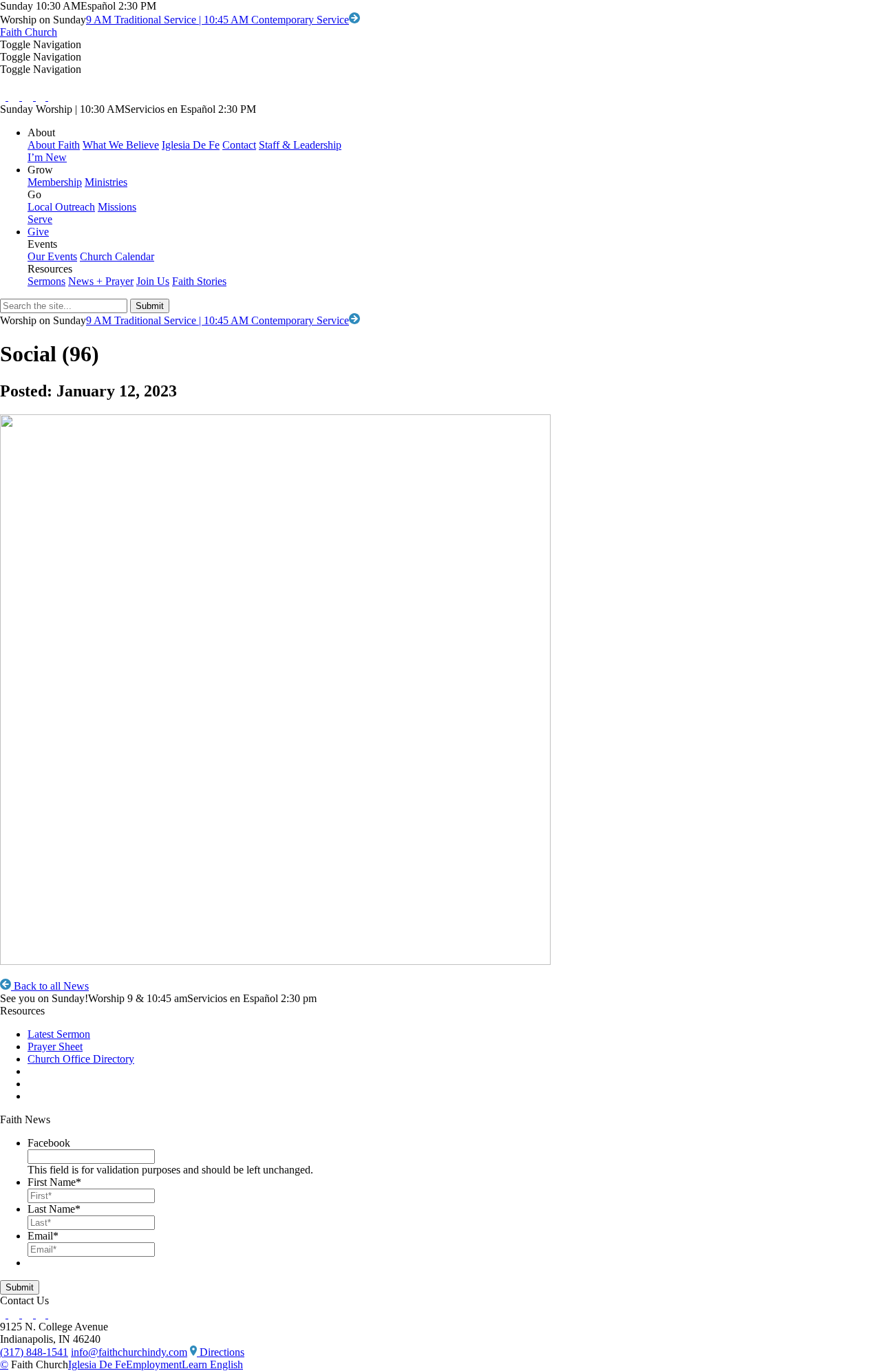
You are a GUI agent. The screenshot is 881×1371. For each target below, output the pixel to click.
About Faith (54, 145)
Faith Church (28, 32)
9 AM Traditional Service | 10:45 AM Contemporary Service (217, 19)
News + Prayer (101, 281)
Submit (20, 1287)
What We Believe (121, 145)
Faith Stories (199, 281)
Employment (154, 1364)
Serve (40, 219)
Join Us (152, 281)
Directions (220, 1352)
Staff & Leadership (300, 145)
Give (38, 231)
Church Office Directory (81, 1059)
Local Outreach (61, 207)
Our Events (52, 256)
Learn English (212, 1364)
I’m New (47, 157)
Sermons (46, 281)
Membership (55, 182)
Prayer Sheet (55, 1046)
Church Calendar (117, 256)
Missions (117, 207)
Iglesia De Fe (191, 145)
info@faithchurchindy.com (129, 1352)
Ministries (106, 182)
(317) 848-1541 (34, 1352)
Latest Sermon (59, 1034)
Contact (239, 145)
